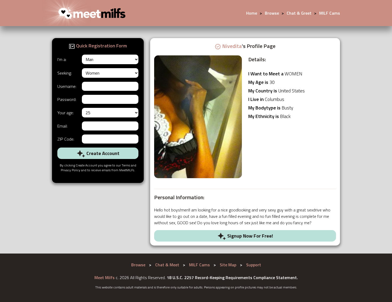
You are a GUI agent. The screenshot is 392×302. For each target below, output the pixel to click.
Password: (66, 99)
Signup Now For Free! (249, 235)
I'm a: (61, 59)
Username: (66, 86)
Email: (62, 126)
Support (253, 265)
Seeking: (64, 73)
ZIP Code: (65, 139)
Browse (272, 13)
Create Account (102, 153)
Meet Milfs (104, 277)
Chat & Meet (167, 265)
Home (251, 13)
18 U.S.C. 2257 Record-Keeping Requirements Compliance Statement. (232, 277)
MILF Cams (329, 13)
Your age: (65, 112)
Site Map (228, 265)
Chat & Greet (299, 13)
